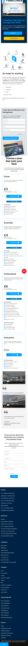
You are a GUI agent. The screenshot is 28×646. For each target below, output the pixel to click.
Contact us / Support (5, 577)
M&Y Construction (5, 555)
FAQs (2, 582)
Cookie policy (4, 592)
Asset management (5, 612)
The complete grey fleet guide (7, 493)
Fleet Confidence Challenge (7, 521)
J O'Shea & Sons (4, 557)
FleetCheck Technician (6, 635)
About (2, 570)
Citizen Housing (4, 550)
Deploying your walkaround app (8, 495)
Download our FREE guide (11, 138)
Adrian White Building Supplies (7, 552)
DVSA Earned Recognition (6, 617)
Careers (2, 575)
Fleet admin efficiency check (7, 535)
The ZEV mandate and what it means (9, 533)
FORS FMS (3, 637)
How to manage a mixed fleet (7, 526)
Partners (3, 580)
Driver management (5, 600)
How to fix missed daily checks (7, 500)
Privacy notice (4, 589)
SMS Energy (3, 548)
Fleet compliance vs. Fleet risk (7, 498)
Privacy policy (19, 134)
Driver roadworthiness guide (7, 508)
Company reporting (5, 608)
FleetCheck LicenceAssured (7, 633)
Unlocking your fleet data (6, 503)
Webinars (3, 519)
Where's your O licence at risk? (8, 531)
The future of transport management (9, 528)
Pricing (2, 626)
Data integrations (4, 610)
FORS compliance (5, 615)
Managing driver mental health (7, 510)
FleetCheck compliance (6, 585)
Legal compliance (5, 605)
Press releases (4, 573)
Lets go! (14, 476)
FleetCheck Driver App (6, 628)
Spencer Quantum (5, 559)
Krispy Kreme (4, 545)
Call (4, 644)
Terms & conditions (5, 587)
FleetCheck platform (5, 630)
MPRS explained (4, 505)
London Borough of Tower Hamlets (8, 562)
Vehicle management (5, 603)
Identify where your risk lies (7, 524)
